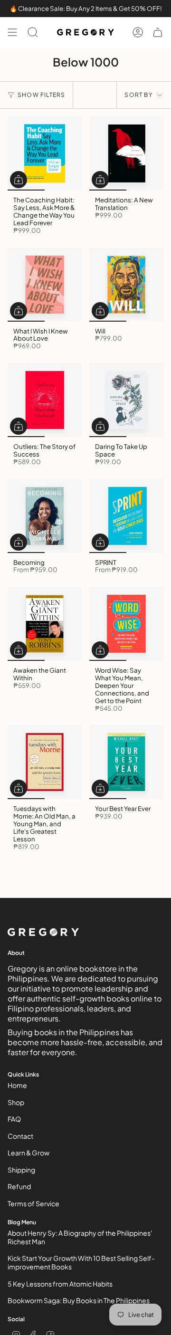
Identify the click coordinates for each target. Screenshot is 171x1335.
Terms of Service (33, 1203)
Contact (20, 1136)
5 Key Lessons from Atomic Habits (60, 1283)
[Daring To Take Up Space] (126, 400)
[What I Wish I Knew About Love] (45, 285)
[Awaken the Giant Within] (45, 624)
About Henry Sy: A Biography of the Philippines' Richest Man (80, 1237)
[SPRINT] (126, 516)
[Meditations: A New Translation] (126, 153)
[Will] (126, 285)
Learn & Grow (28, 1152)
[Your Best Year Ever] (126, 762)
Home (17, 1085)
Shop (16, 1102)
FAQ (14, 1119)
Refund (19, 1186)
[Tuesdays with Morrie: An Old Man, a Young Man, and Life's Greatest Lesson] (45, 762)
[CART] (158, 32)
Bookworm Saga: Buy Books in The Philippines (79, 1300)
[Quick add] (18, 542)
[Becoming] (45, 516)
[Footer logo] (43, 932)
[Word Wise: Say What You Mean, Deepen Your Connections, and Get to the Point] (126, 624)
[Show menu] (12, 32)
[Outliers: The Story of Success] (45, 400)
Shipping (21, 1169)
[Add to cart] (18, 179)
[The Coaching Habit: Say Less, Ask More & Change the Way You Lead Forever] (45, 153)
